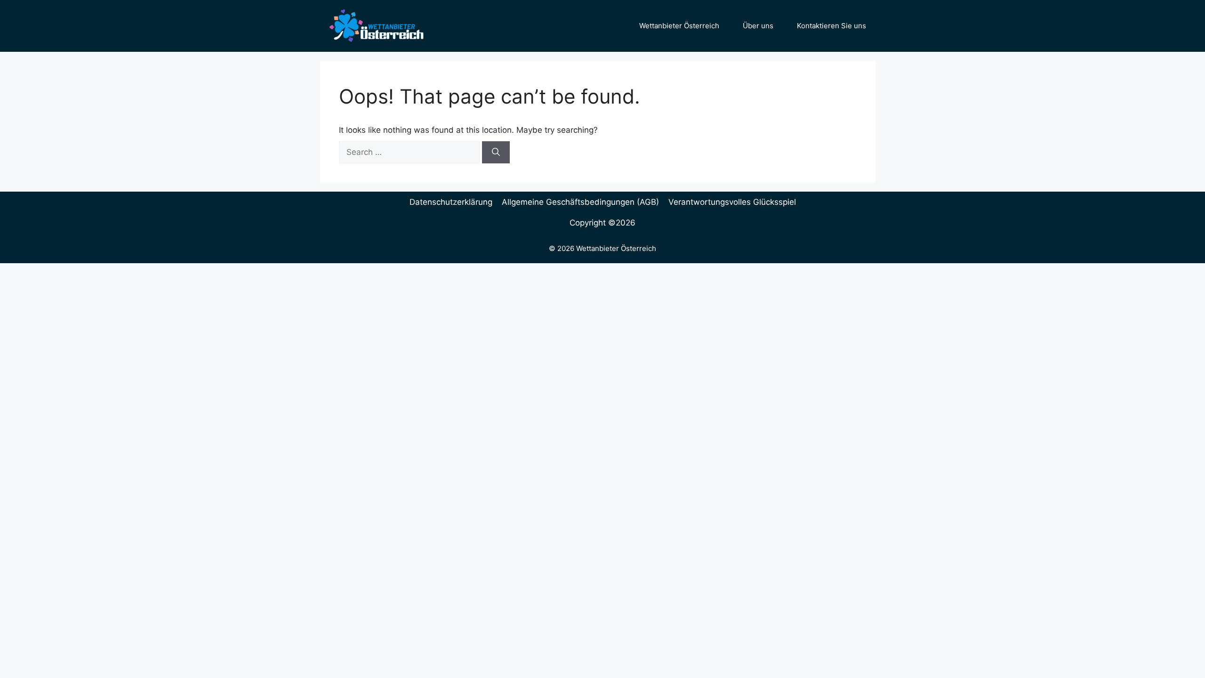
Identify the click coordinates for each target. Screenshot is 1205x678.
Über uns (758, 25)
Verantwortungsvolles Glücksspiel (732, 202)
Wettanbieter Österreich (679, 25)
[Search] (496, 152)
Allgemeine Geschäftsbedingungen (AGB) (580, 202)
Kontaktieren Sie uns (831, 25)
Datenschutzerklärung (451, 202)
